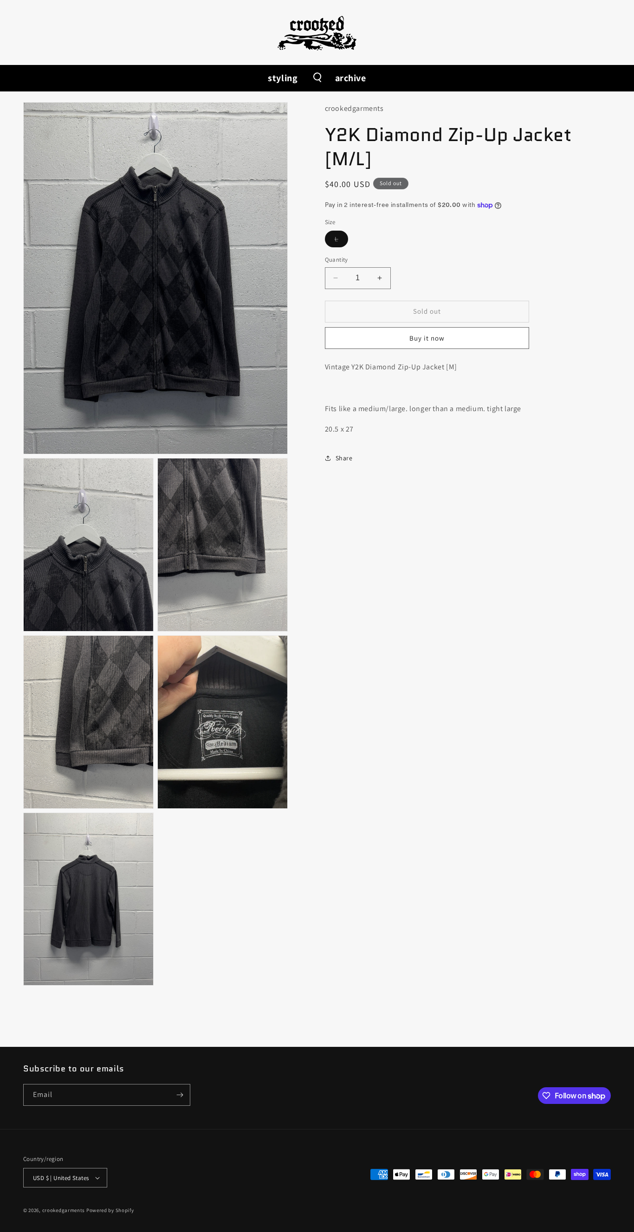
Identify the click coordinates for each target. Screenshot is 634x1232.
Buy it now (427, 338)
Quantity (336, 260)
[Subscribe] (179, 1095)
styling (283, 78)
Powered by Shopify (110, 1210)
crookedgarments (63, 1210)
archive (350, 78)
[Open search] (316, 78)
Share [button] (344, 458)
